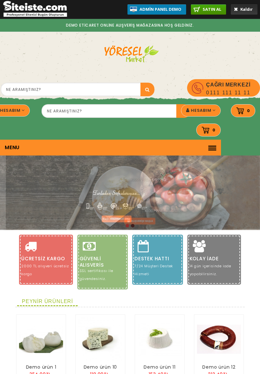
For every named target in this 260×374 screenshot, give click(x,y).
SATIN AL (211, 9)
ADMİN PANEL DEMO (160, 9)
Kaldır (246, 9)
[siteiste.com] (35, 15)
